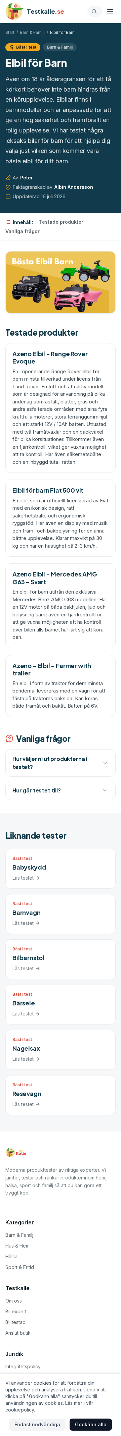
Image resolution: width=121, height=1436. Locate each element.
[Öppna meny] (110, 11)
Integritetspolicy (23, 1366)
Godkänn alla (91, 1424)
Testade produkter (61, 222)
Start (9, 32)
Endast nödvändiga (37, 1424)
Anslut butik (18, 1333)
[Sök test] (94, 11)
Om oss (13, 1301)
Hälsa (11, 1256)
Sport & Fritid (19, 1267)
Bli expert (16, 1311)
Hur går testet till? (36, 790)
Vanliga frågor (22, 231)
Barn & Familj (32, 32)
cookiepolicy (19, 1410)
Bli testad (15, 1322)
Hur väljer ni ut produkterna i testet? (49, 762)
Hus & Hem (17, 1246)
